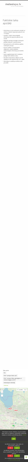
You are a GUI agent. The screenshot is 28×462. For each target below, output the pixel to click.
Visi (5, 373)
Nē (10, 448)
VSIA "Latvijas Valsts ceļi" (10, 375)
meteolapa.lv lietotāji (9, 382)
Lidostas (6, 385)
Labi (14, 438)
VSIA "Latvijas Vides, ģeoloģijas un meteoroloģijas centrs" (13, 379)
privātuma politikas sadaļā (13, 460)
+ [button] (2, 390)
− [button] (2, 392)
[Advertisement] (14, 11)
